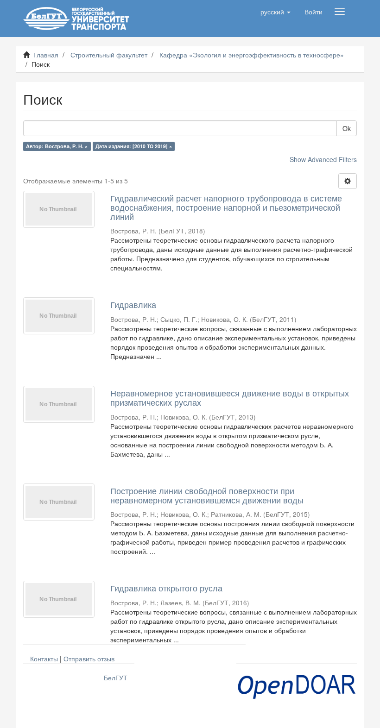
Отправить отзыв (88, 658)
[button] (275, 11)
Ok (346, 128)
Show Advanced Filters (323, 159)
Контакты (44, 658)
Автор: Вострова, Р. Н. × (57, 146)
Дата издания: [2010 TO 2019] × (133, 146)
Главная (45, 54)
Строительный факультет (108, 54)
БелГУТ (115, 677)
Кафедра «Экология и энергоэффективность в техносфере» (251, 54)
